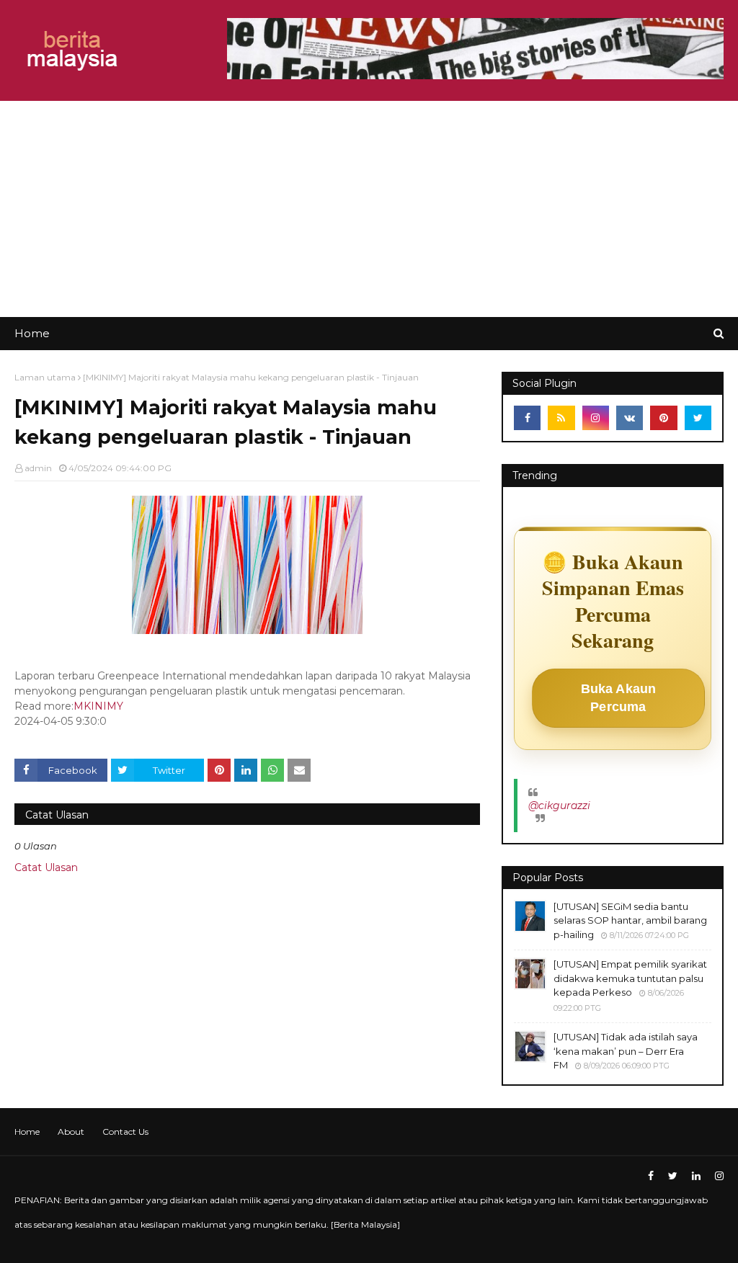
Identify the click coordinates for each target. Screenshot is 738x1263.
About (71, 1131)
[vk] (629, 418)
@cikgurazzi (559, 805)
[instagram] (595, 418)
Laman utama (45, 377)
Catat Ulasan (46, 867)
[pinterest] (663, 418)
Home (27, 1131)
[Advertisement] (369, 209)
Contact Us (125, 1131)
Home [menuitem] (32, 333)
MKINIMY (98, 706)
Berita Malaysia (365, 1224)
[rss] (561, 418)
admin (38, 468)
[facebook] (527, 418)
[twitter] (698, 418)
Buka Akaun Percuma (619, 698)
